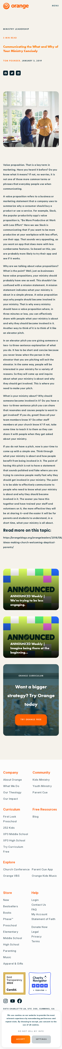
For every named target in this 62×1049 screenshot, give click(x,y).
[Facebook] (19, 1001)
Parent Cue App (42, 869)
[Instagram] (5, 1001)
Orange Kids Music (44, 875)
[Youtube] (12, 1001)
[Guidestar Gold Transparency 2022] (14, 983)
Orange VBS (11, 875)
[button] (5, 73)
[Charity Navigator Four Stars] (40, 983)
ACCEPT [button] (20, 1039)
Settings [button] (41, 1039)
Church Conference (16, 869)
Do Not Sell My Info (31, 1031)
